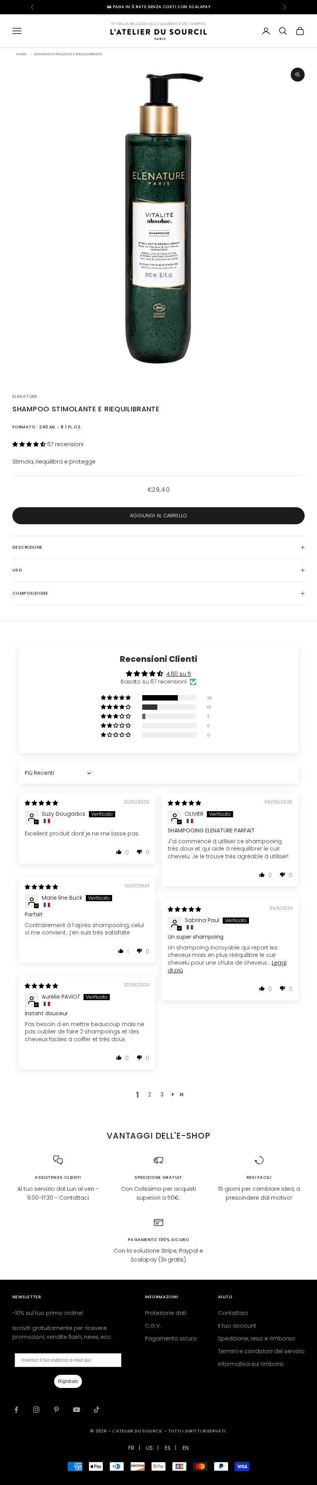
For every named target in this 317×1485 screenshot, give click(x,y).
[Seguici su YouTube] (76, 1409)
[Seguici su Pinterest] (56, 1409)
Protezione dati (165, 1313)
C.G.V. (153, 1326)
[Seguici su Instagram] (36, 1409)
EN (185, 1448)
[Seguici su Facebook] (16, 1409)
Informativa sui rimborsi (250, 1364)
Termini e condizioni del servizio (261, 1351)
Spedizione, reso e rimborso (256, 1338)
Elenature (24, 396)
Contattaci (233, 1313)
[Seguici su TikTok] (97, 1409)
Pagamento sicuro (171, 1338)
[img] (41, 803)
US (149, 1448)
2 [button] (149, 1094)
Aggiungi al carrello (158, 515)
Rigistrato (68, 1381)
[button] (29, 444)
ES (167, 1448)
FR (131, 1448)
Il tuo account (237, 1326)
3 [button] (162, 1094)
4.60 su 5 (178, 674)
